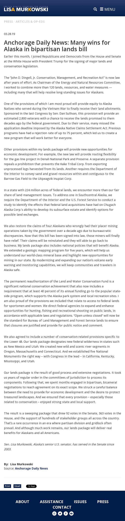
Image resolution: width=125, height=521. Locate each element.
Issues (80, 501)
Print (7, 486)
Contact (62, 507)
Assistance (51, 501)
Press (8, 21)
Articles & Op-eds (30, 21)
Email (17, 486)
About (22, 501)
